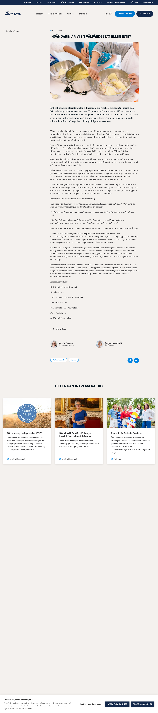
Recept (39, 13)
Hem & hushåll (55, 13)
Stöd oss (134, 2)
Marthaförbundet (58, 360)
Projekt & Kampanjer (116, 2)
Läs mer (29, 708)
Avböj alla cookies (117, 704)
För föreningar (67, 2)
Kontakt (27, 2)
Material (83, 13)
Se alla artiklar (12, 31)
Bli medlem (144, 14)
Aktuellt (70, 13)
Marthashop (148, 2)
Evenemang (51, 2)
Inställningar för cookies (90, 704)
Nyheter (74, 360)
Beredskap (98, 2)
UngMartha (84, 2)
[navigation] (13, 14)
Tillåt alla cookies (142, 704)
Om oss (39, 2)
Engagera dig (125, 14)
